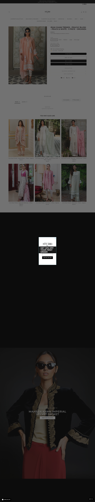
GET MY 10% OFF (47, 257)
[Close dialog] (55, 238)
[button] (6, 499)
